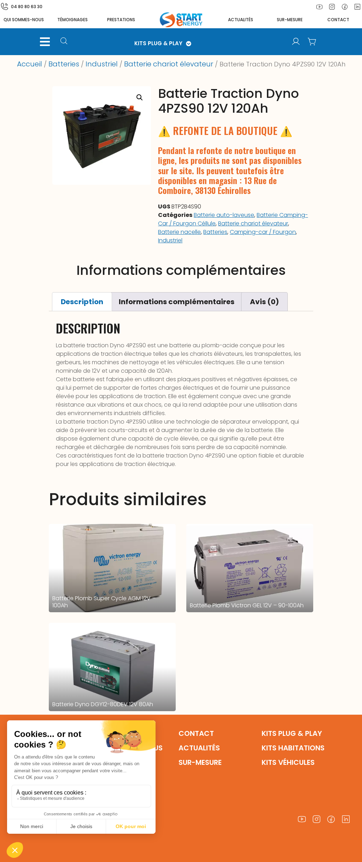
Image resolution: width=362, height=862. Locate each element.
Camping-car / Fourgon (263, 232)
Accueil (29, 64)
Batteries (63, 64)
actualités (240, 20)
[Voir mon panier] (312, 41)
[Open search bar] (64, 41)
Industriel (102, 64)
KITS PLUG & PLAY (158, 43)
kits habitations (293, 748)
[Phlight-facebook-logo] (344, 6)
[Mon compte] (295, 41)
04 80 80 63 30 (26, 7)
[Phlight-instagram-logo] (332, 6)
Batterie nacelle (179, 232)
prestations (121, 20)
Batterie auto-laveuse (224, 215)
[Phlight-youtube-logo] (319, 6)
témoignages (72, 20)
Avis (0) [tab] (264, 302)
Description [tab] (82, 302)
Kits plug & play (292, 733)
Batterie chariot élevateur (168, 64)
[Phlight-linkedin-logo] (346, 819)
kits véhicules (288, 762)
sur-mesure (290, 20)
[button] (44, 41)
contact (338, 20)
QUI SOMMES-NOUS (24, 20)
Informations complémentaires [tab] (176, 302)
